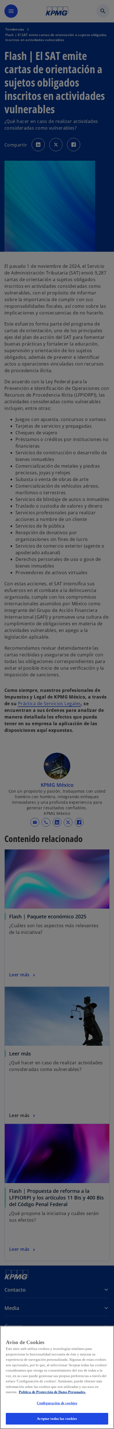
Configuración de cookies (57, 1403)
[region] (57, 1377)
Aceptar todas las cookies (57, 1419)
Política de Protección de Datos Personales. (52, 1392)
